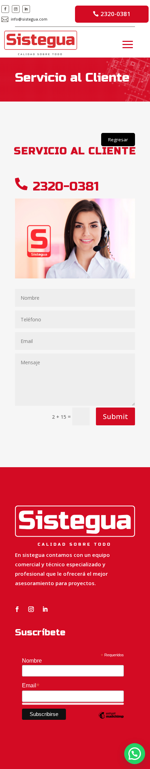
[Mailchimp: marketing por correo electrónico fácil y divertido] (111, 720)
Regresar (118, 139)
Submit (115, 416)
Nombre (32, 661)
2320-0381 (115, 14)
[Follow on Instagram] (16, 9)
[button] (134, 753)
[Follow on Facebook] (5, 9)
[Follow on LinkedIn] (26, 9)
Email (30, 685)
